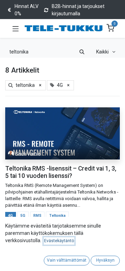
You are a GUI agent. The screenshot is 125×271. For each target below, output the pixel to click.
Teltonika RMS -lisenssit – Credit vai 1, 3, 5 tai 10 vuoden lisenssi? (60, 172)
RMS (37, 215)
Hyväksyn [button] (105, 260)
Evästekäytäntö (59, 240)
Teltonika (57, 215)
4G (10, 215)
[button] (106, 52)
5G (22, 215)
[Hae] (82, 52)
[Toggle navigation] (15, 28)
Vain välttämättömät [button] (66, 260)
